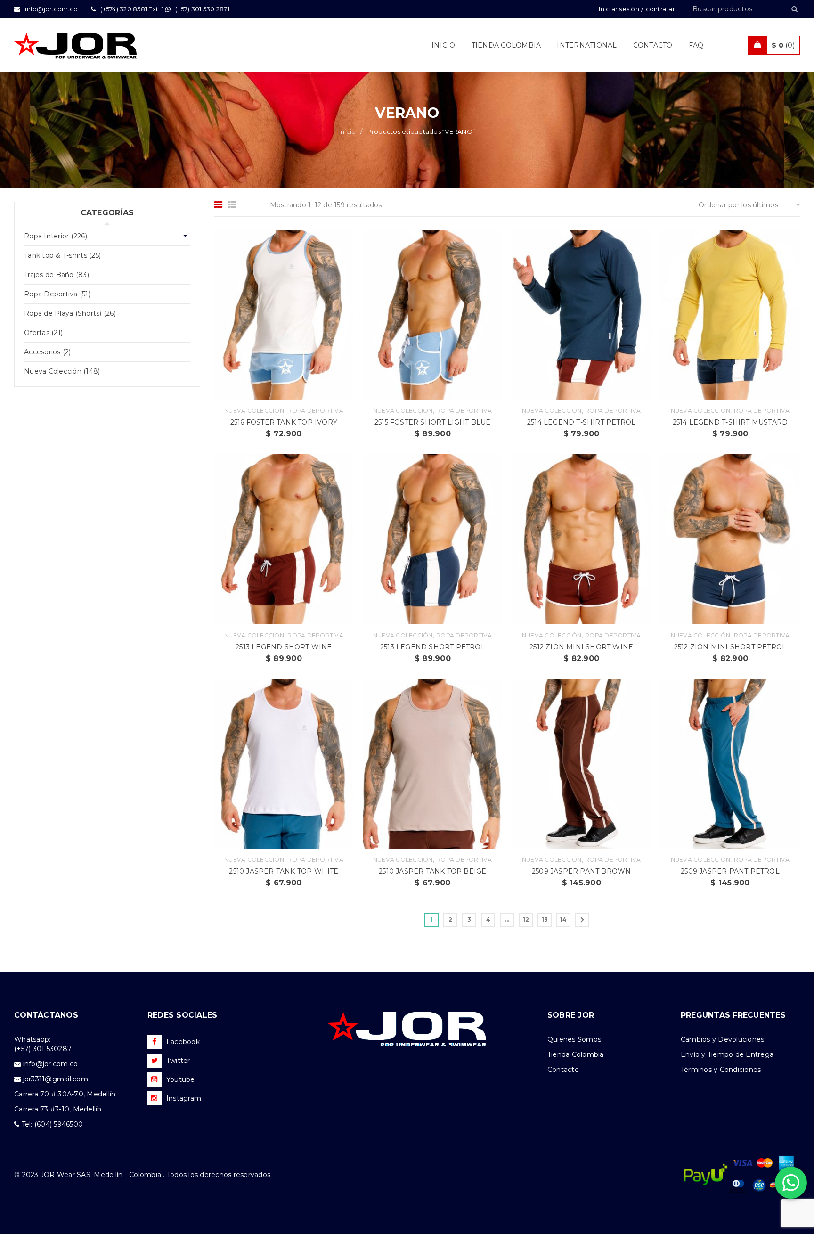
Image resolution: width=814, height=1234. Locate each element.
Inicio (347, 131)
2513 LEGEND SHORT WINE (284, 647)
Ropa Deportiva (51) (57, 294)
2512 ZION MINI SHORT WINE (581, 647)
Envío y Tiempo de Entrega (727, 1054)
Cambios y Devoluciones (723, 1039)
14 (563, 919)
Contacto (563, 1069)
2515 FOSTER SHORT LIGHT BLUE (432, 422)
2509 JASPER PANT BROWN (581, 871)
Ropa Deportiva (315, 410)
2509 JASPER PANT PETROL (730, 871)
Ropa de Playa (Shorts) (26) (70, 313)
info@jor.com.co (50, 1064)
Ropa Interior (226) (55, 236)
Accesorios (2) (47, 352)
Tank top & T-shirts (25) (62, 255)
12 (526, 919)
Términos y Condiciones (721, 1069)
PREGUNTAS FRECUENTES (733, 1015)
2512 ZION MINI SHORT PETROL (730, 647)
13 (545, 919)
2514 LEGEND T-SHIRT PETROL (581, 422)
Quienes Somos (574, 1039)
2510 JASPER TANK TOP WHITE (283, 871)
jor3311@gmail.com (55, 1079)
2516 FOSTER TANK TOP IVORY (283, 422)
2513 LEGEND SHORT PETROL (432, 647)
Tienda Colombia (575, 1054)
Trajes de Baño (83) (56, 274)
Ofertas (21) (43, 332)
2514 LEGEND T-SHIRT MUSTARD (730, 422)
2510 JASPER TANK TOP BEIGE (432, 871)
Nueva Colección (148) (62, 371)
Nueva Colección (254, 410)
